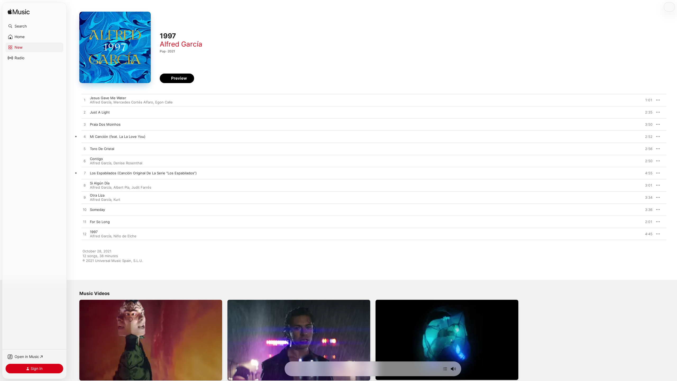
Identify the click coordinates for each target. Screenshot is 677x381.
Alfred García (181, 44)
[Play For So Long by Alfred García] (84, 222)
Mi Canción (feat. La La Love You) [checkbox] (117, 136)
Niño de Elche (124, 236)
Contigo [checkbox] (96, 159)
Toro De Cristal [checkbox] (102, 149)
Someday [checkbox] (97, 209)
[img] (19, 12)
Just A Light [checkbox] (100, 112)
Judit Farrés (141, 187)
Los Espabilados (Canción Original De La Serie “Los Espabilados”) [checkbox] (143, 173)
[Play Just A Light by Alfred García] (84, 112)
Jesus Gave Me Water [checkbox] (108, 98)
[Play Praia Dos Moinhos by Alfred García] (84, 124)
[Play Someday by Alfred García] (84, 209)
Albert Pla (121, 187)
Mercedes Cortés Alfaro (133, 102)
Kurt (116, 199)
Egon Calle (164, 102)
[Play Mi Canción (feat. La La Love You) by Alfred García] (84, 136)
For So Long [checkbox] (100, 222)
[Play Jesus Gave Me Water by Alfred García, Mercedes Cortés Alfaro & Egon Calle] (84, 100)
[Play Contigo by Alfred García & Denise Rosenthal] (84, 161)
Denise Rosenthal (127, 163)
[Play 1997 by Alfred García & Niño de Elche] (84, 234)
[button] (34, 26)
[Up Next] (445, 369)
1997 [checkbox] (94, 232)
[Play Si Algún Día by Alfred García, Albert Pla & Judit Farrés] (84, 185)
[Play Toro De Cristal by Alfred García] (84, 149)
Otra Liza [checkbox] (97, 195)
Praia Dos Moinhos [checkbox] (105, 124)
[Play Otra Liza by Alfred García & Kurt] (84, 197)
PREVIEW (646, 100)
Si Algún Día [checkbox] (99, 183)
